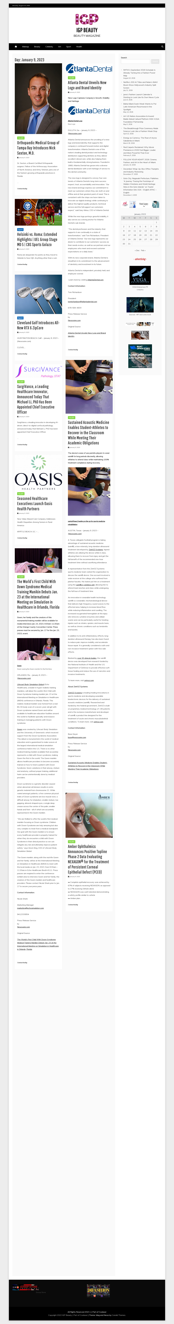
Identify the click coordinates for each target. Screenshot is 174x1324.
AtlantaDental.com (95, 280)
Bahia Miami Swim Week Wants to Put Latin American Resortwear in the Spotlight (139, 107)
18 (135, 235)
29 (156, 239)
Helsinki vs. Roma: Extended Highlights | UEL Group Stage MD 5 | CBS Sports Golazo (37, 239)
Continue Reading (22, 189)
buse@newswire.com (77, 737)
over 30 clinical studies (86, 658)
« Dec (137, 250)
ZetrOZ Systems (96, 549)
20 (145, 235)
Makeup (25, 46)
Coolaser (83, 1315)
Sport (68, 46)
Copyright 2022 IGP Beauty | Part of (64, 1315)
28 (151, 239)
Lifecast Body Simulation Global (30, 684)
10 (129, 231)
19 (140, 235)
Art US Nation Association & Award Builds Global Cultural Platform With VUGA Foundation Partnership (141, 119)
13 (145, 231)
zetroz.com (89, 680)
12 (140, 231)
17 (129, 235)
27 (145, 239)
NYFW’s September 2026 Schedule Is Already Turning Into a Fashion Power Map (139, 73)
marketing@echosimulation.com (30, 908)
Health (79, 46)
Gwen (19, 729)
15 (156, 231)
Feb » (143, 250)
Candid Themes (118, 1315)
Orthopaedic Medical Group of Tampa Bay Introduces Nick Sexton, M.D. (38, 147)
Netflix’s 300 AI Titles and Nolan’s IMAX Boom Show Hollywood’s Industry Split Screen (140, 85)
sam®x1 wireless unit (85, 585)
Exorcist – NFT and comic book (140, 315)
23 (124, 239)
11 (135, 231)
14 (151, 231)
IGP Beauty (87, 29)
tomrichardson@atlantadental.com (82, 301)
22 (156, 235)
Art (59, 46)
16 (124, 235)
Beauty (37, 46)
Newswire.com (75, 133)
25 (135, 239)
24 (129, 239)
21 (151, 235)
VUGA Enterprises (138, 287)
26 (140, 239)
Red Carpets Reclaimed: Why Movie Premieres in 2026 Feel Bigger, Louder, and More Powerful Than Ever (139, 150)
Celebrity (49, 46)
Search (124, 57)
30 (124, 244)
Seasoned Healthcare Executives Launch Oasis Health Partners (34, 503)
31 (129, 244)
